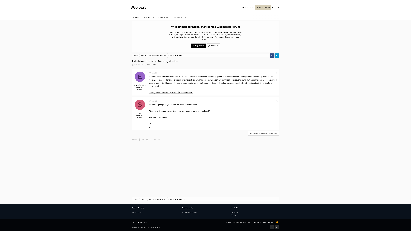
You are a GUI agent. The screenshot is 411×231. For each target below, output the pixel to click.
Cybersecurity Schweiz (190, 212)
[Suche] (278, 7)
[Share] (273, 73)
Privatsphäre (256, 222)
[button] (153, 17)
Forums (148, 17)
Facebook (235, 212)
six (140, 113)
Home (137, 17)
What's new (164, 17)
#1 (277, 73)
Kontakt (228, 222)
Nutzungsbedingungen (241, 222)
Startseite (271, 222)
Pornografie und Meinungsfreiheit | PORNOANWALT (171, 93)
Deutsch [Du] (144, 222)
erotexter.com (139, 65)
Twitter (234, 215)
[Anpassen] (273, 7)
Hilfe (264, 222)
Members (180, 17)
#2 (277, 101)
